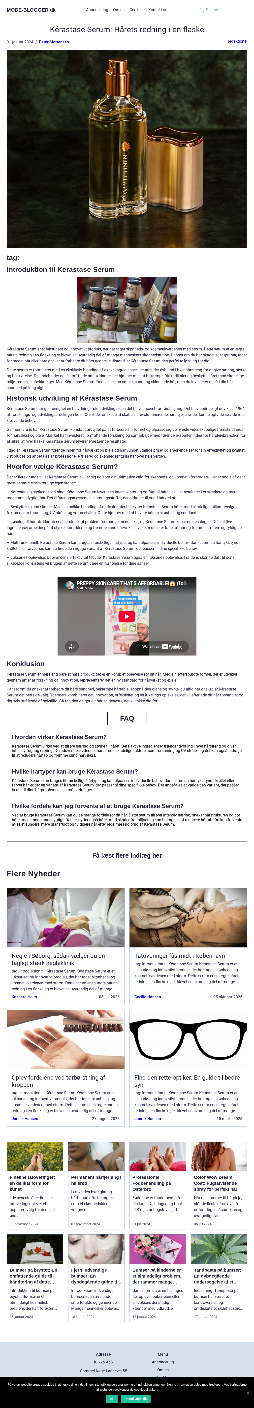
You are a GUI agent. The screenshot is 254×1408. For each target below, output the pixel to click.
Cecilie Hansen (147, 997)
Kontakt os (157, 9)
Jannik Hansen (25, 1118)
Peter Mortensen (54, 42)
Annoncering (97, 9)
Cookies (136, 9)
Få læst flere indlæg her (127, 855)
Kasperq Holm (24, 997)
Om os (119, 9)
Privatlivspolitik (136, 1399)
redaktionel (237, 41)
